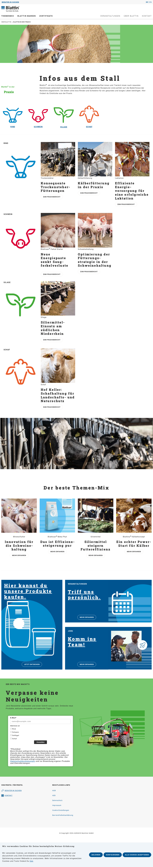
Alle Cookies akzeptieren (137, 855)
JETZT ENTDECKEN (32, 664)
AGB (54, 790)
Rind (14, 729)
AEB (54, 795)
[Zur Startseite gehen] (19, 8)
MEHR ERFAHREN (87, 617)
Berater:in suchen (13, 790)
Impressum (56, 805)
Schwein (15, 732)
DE (147, 2)
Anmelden (40, 742)
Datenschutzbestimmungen (22, 761)
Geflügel (15, 735)
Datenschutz (57, 800)
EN (150, 2)
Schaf (14, 739)
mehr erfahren (19, 555)
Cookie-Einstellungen (60, 810)
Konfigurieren (113, 855)
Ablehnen (95, 855)
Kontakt (8, 795)
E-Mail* (13, 718)
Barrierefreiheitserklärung (62, 815)
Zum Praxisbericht (52, 197)
